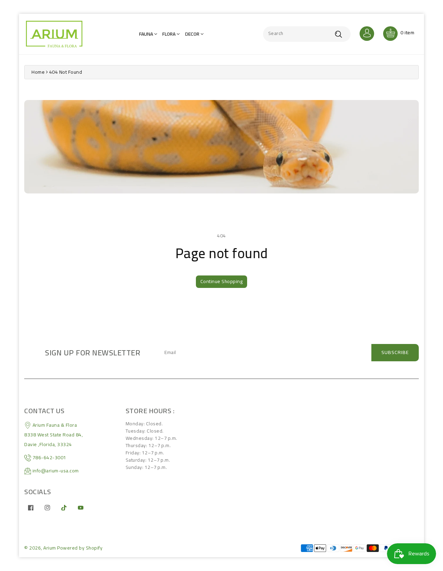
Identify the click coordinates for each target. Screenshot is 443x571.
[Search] (338, 34)
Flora (169, 33)
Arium (49, 547)
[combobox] (307, 34)
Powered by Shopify (79, 547)
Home (38, 71)
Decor (192, 33)
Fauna (146, 33)
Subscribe (395, 352)
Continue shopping (221, 281)
